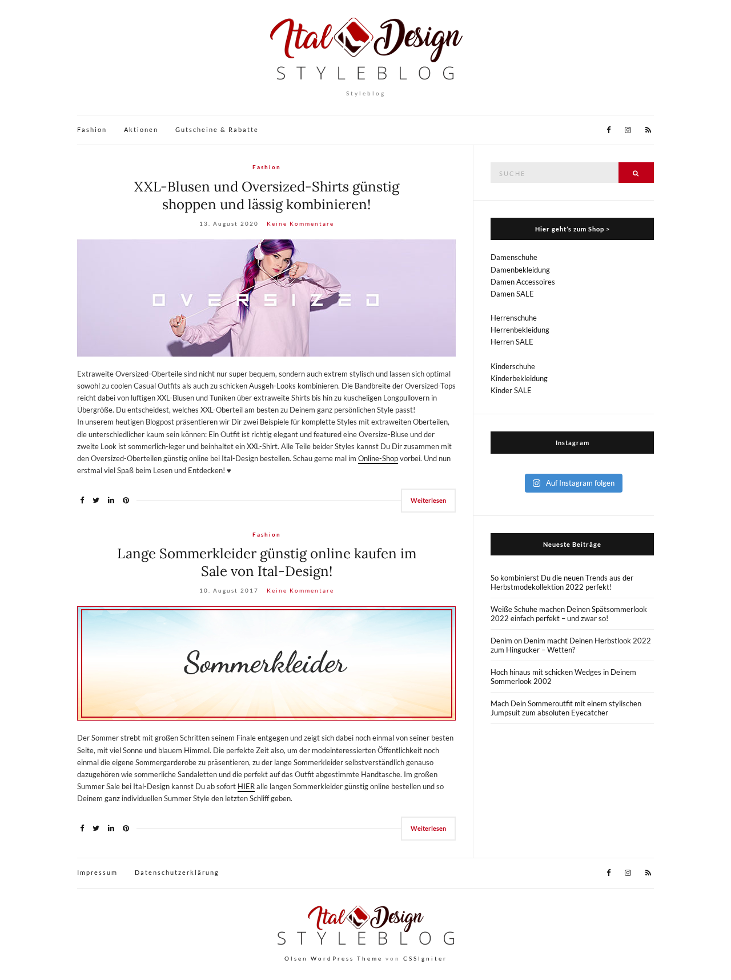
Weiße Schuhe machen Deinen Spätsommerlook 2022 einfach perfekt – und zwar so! (569, 614)
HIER (246, 786)
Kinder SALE (511, 390)
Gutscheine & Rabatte (217, 129)
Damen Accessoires (523, 281)
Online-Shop (378, 458)
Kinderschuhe (513, 366)
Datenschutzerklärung (177, 872)
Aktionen (141, 129)
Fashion (92, 129)
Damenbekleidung (520, 269)
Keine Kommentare (300, 223)
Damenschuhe (514, 257)
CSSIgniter (425, 958)
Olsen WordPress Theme (333, 958)
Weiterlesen (428, 500)
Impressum (97, 872)
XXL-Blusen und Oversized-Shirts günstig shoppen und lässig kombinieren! (266, 195)
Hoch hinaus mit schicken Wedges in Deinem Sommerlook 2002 (563, 676)
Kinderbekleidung (519, 378)
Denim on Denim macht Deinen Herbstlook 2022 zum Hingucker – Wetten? (571, 645)
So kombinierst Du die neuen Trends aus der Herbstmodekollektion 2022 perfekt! (562, 582)
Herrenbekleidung (520, 329)
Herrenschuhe (514, 317)
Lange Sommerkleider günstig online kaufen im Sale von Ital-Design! (266, 562)
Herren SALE (512, 341)
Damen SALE (512, 293)
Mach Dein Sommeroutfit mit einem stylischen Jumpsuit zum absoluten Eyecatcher (566, 708)
